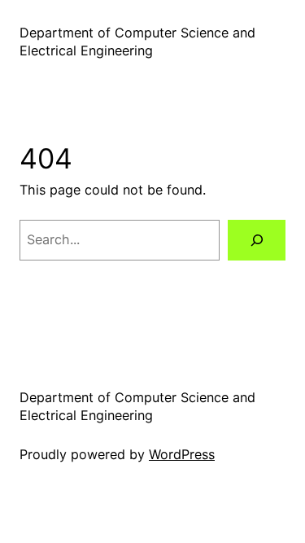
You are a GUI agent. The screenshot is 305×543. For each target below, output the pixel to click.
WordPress (182, 454)
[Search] (256, 240)
